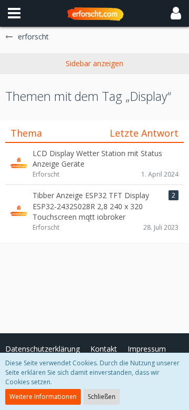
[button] (14, 13)
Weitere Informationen (43, 396)
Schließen (102, 396)
